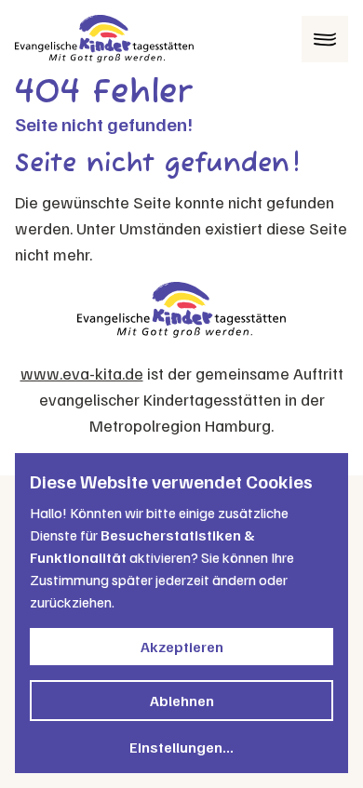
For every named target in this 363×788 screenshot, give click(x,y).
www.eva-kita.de (81, 373)
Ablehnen (182, 700)
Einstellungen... (181, 747)
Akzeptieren (182, 646)
